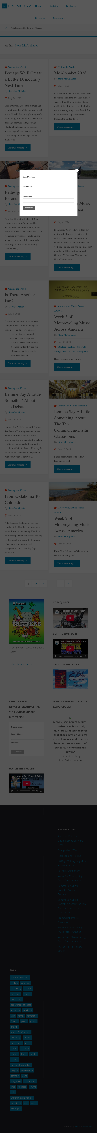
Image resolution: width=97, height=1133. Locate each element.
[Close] (77, 170)
